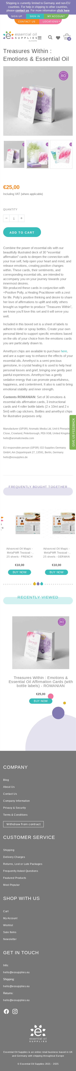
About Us (9, 786)
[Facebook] (6, 1011)
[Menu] (39, 37)
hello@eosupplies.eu (16, 972)
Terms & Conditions (15, 814)
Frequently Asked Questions (20, 871)
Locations (50, 21)
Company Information (16, 800)
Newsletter (9, 939)
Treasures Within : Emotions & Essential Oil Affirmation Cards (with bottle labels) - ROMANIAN (41, 682)
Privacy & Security (14, 807)
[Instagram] (15, 1011)
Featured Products (14, 877)
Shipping (8, 850)
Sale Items (9, 932)
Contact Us (10, 793)
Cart (5, 911)
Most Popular (11, 884)
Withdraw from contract (23, 824)
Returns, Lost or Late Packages (22, 864)
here (64, 351)
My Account (10, 918)
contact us (22, 10)
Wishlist (8, 925)
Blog (6, 779)
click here (63, 10)
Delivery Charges (14, 857)
